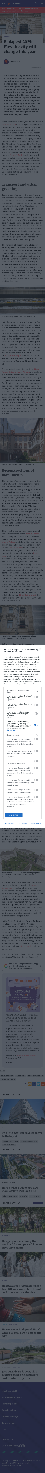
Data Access (22, 823)
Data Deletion (9, 823)
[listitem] (22, 691)
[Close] (40, 650)
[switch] (36, 697)
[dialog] (22, 736)
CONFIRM (13, 815)
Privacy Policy (36, 823)
